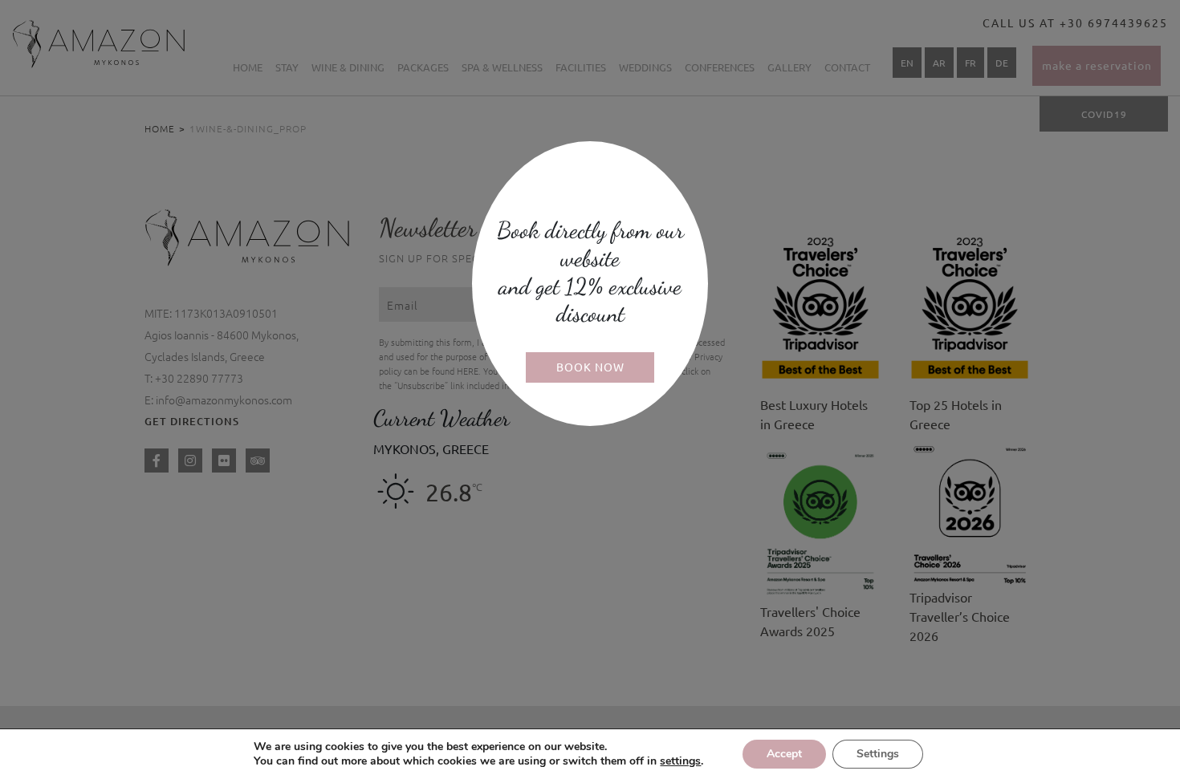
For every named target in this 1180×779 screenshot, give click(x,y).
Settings (878, 753)
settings (680, 761)
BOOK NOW (590, 366)
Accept (784, 753)
